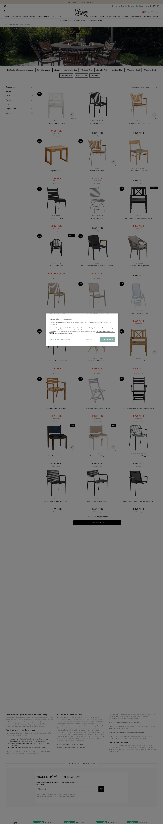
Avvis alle (89, 339)
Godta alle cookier (107, 339)
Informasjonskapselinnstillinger (60, 339)
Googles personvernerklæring (63, 333)
